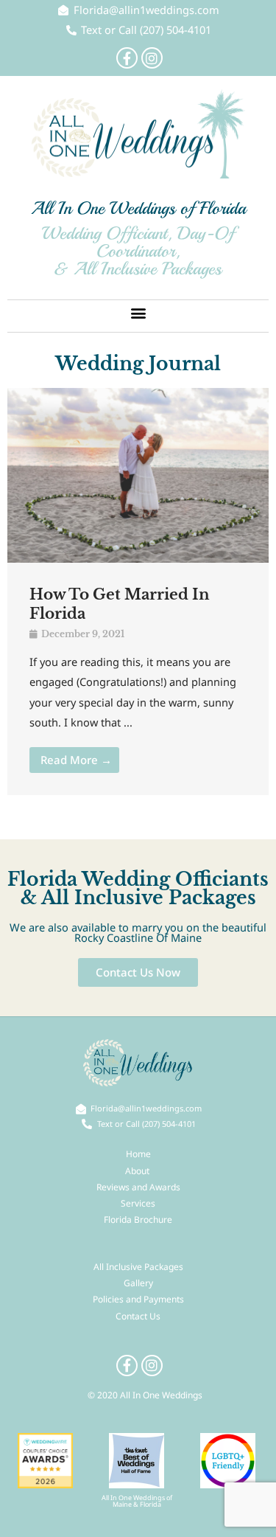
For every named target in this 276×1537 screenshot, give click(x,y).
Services (138, 1203)
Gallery (138, 1283)
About (138, 1171)
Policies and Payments (138, 1299)
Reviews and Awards (138, 1187)
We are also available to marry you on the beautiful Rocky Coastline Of (138, 933)
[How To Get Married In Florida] (138, 474)
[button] (138, 312)
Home (138, 1154)
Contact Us (138, 1316)
